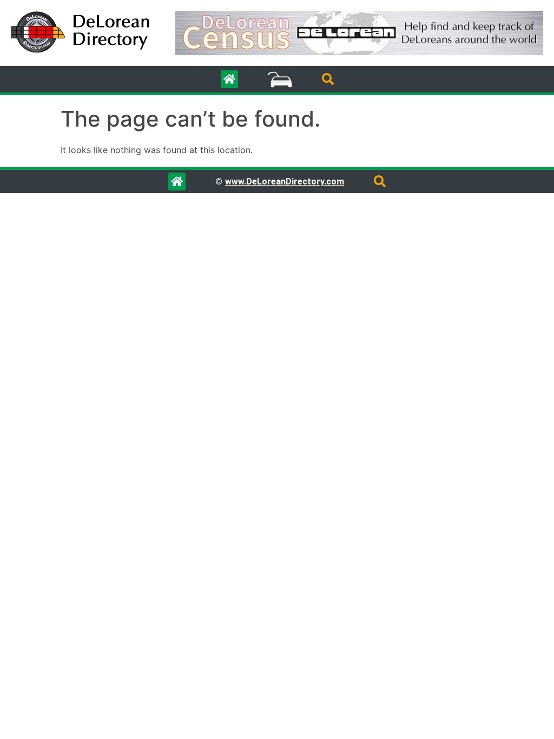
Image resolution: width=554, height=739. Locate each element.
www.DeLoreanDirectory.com (284, 181)
